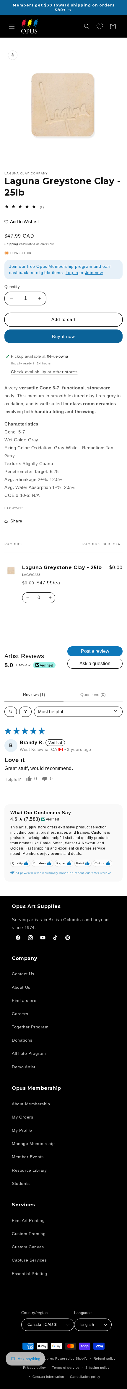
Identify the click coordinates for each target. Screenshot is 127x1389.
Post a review (95, 651)
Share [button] (16, 521)
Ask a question (94, 663)
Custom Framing (28, 1233)
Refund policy (105, 1358)
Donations (22, 1040)
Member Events (28, 1156)
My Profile (22, 1130)
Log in (72, 272)
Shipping (11, 243)
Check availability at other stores (44, 371)
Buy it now (63, 336)
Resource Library (29, 1170)
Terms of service (65, 1367)
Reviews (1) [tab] (34, 694)
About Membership (31, 1104)
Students (21, 1183)
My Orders (22, 1117)
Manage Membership (33, 1143)
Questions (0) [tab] (93, 694)
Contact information (48, 1376)
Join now (94, 272)
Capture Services (29, 1260)
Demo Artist (23, 1067)
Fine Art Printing (28, 1220)
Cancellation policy (85, 1376)
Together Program (30, 1027)
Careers (20, 1013)
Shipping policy (97, 1367)
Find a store (24, 1000)
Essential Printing (29, 1273)
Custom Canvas (28, 1247)
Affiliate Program (29, 1053)
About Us (21, 987)
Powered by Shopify (71, 1358)
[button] (11, 26)
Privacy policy (34, 1367)
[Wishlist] (99, 26)
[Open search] (10, 712)
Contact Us (23, 973)
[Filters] (25, 712)
